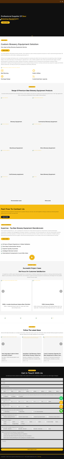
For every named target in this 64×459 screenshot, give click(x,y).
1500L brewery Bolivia (48, 304)
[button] (3, 291)
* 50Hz (56, 421)
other (50, 401)
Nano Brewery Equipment (47, 174)
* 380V (30, 421)
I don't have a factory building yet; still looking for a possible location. (19, 437)
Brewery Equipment (16, 121)
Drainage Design (5, 79)
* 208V (5, 421)
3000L (42, 391)
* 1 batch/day (6, 411)
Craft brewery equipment (16, 174)
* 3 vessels (13, 396)
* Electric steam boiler (23, 416)
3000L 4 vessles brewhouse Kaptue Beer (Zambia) (16, 304)
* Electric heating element (9, 416)
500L (20, 391)
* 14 (34, 401)
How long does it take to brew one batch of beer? (10, 354)
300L (12, 391)
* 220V (13, 421)
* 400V (39, 421)
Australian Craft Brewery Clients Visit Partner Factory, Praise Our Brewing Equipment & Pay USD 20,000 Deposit (32, 354)
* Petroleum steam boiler (54, 416)
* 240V (22, 421)
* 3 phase (23, 423)
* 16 (42, 401)
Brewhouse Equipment (16, 148)
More (50, 428)
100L (5, 391)
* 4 (4, 401)
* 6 (11, 401)
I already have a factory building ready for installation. (16, 433)
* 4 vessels (21, 396)
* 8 (19, 401)
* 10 (27, 401)
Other (57, 391)
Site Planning (4, 73)
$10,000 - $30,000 (7, 428)
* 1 (4, 406)
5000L (50, 391)
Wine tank (48, 200)
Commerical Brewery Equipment (47, 121)
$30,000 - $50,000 (22, 428)
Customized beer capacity (39, 79)
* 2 (11, 406)
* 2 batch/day (21, 411)
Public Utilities (36, 73)
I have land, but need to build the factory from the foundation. (18, 435)
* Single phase (15, 423)
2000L (35, 391)
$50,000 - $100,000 (38, 428)
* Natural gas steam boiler (39, 416)
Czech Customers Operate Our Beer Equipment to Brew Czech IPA (53, 354)
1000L (27, 391)
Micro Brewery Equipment (47, 148)
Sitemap (39, 456)
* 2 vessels (6, 396)
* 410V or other (50, 421)
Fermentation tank (16, 200)
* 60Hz (5, 423)
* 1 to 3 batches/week (38, 411)
